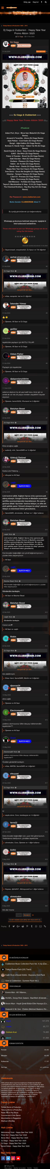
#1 (47, 51)
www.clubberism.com (31, 197)
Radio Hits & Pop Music (9, 1112)
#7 (47, 418)
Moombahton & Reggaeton (11, 1118)
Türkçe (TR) (10, 1166)
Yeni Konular (15, 986)
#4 (47, 338)
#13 (46, 646)
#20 (46, 906)
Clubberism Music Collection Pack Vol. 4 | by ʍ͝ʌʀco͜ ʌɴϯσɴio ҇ (27, 964)
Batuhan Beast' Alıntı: (11, 581)
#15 (46, 720)
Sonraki (26, 915)
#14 (46, 695)
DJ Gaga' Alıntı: (9, 271)
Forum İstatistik (16, 1043)
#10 (46, 530)
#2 (47, 266)
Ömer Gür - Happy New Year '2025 (14, 1135)
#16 (46, 747)
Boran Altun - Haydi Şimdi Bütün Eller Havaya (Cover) (27, 1004)
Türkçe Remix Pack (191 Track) (18, 969)
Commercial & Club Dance (11, 1115)
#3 (47, 313)
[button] (2, 7)
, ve (16, 321)
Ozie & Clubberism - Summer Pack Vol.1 (22, 981)
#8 (47, 467)
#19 (46, 859)
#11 (46, 576)
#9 (47, 492)
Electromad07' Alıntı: (11, 752)
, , (25, 249)
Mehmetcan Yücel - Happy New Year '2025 (17, 1132)
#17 (46, 783)
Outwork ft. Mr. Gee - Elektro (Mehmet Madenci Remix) (27, 1009)
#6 (47, 388)
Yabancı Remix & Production (11, 1110)
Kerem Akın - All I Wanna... (16, 992)
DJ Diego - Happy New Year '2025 (13, 1140)
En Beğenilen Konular (18, 958)
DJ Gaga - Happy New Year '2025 (13, 1143)
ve (12, 475)
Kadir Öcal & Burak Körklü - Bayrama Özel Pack (25, 975)
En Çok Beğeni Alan (17, 1015)
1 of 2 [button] (19, 915)
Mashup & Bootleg (8, 1121)
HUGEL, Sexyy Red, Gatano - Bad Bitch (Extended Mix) (27, 998)
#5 (47, 363)
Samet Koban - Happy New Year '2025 (15, 1146)
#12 (46, 612)
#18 (46, 832)
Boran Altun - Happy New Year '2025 (14, 1138)
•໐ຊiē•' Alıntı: (8, 534)
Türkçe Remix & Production (11, 1107)
